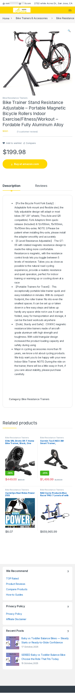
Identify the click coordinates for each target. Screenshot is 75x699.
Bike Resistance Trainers (15, 98)
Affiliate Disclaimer (16, 619)
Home (6, 18)
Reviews (41, 186)
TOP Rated (12, 578)
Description (11, 186)
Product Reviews (15, 583)
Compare (31, 143)
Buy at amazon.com (26, 163)
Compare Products (16, 589)
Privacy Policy (14, 613)
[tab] (11, 187)
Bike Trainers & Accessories (31, 18)
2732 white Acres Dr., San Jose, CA (53, 3)
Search (70, 10)
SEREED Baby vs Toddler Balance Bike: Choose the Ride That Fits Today (43, 656)
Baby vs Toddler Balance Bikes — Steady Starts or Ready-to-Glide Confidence (45, 640)
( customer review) (27, 131)
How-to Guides (14, 594)
